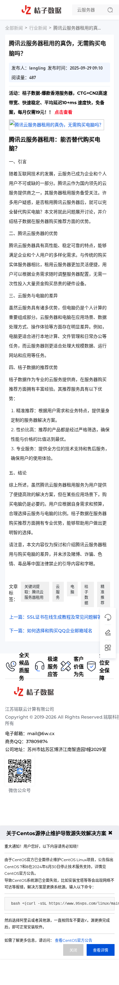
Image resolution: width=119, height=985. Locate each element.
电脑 (72, 589)
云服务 (58, 592)
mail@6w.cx (41, 733)
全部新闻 (14, 28)
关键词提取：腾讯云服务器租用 (33, 592)
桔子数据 (86, 594)
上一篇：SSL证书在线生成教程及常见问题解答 (55, 617)
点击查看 (63, 112)
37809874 (37, 741)
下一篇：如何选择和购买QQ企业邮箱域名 (50, 630)
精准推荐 (102, 594)
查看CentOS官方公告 (73, 940)
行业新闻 (38, 28)
